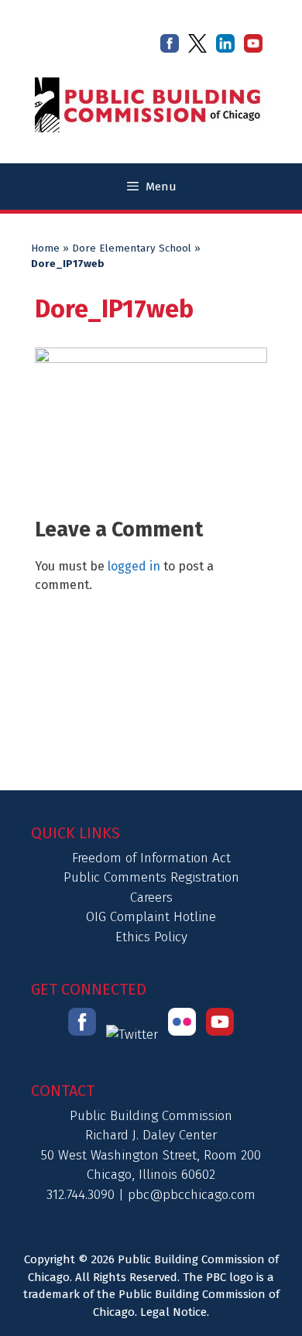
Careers (151, 897)
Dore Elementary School (131, 248)
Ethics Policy (151, 937)
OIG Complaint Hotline (151, 917)
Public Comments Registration (151, 877)
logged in (134, 566)
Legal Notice (173, 1312)
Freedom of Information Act (151, 858)
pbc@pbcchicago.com (192, 1195)
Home (45, 248)
